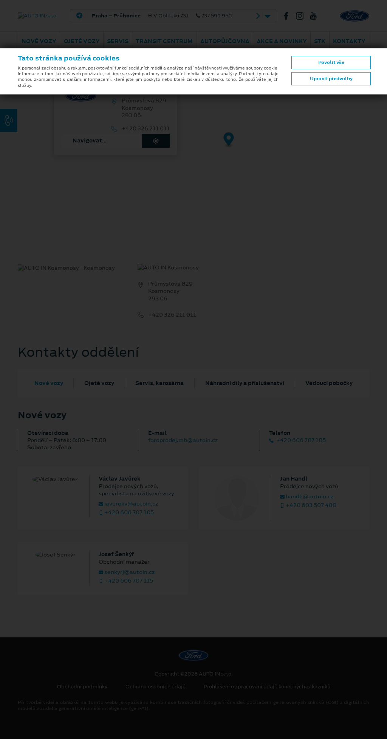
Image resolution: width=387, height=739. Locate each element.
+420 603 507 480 (310, 505)
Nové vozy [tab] (48, 383)
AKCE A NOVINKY (282, 41)
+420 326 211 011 (146, 128)
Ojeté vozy (82, 41)
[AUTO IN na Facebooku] (289, 16)
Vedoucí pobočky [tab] (329, 383)
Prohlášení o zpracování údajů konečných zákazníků (267, 686)
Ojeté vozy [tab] (99, 383)
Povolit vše (331, 62)
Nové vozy (39, 41)
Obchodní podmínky (82, 686)
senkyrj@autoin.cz (129, 572)
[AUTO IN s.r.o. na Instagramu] (303, 16)
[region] (193, 145)
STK (319, 41)
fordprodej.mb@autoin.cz (183, 440)
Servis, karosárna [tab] (159, 383)
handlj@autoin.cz (309, 496)
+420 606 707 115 (128, 580)
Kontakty (349, 41)
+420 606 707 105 (300, 440)
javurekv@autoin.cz (130, 503)
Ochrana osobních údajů (155, 686)
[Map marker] (229, 140)
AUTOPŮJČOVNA (224, 41)
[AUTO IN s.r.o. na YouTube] (316, 16)
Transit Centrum (164, 41)
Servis (117, 41)
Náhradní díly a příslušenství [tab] (244, 383)
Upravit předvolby (331, 79)
